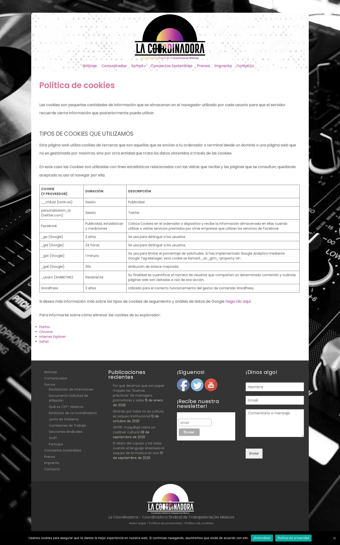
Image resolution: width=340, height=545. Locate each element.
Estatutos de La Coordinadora (73, 413)
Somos (138, 65)
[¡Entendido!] (334, 538)
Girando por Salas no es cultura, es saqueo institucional (138, 414)
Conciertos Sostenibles (171, 65)
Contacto (245, 65)
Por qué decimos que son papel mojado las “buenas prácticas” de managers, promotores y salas (138, 393)
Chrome (46, 331)
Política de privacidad (293, 538)
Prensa (203, 65)
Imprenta (223, 65)
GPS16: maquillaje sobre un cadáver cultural (134, 429)
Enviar (254, 453)
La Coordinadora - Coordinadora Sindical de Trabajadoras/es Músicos (171, 517)
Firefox (44, 327)
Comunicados (114, 65)
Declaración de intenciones (71, 389)
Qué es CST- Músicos (66, 406)
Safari (44, 341)
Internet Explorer (52, 336)
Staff (53, 438)
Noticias (90, 65)
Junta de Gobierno (64, 419)
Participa (56, 444)
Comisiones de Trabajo (67, 425)
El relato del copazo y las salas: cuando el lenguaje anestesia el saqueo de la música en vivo (138, 448)
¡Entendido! (262, 538)
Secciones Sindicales (65, 431)
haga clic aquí (238, 301)
